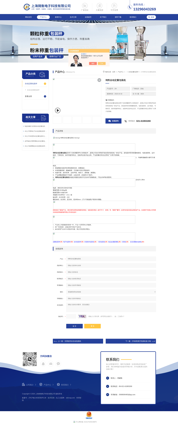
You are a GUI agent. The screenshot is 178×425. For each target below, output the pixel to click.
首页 (113, 72)
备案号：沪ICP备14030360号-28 (34, 398)
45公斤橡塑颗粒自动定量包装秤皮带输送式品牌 (36, 146)
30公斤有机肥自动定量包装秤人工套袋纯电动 (36, 136)
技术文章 (73, 17)
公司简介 (30, 385)
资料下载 (118, 17)
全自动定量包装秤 (33, 90)
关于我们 (103, 17)
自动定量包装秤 (31, 84)
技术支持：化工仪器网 (56, 398)
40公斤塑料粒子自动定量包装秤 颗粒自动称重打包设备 (36, 131)
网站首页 (28, 17)
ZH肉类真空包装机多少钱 (141, 341)
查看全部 (28, 96)
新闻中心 (58, 17)
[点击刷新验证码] (82, 316)
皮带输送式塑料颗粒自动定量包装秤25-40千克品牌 (36, 141)
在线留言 (88, 17)
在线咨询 (115, 121)
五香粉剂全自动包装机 (73, 341)
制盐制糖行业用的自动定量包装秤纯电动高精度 (36, 126)
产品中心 (43, 17)
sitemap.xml (70, 398)
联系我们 (133, 17)
